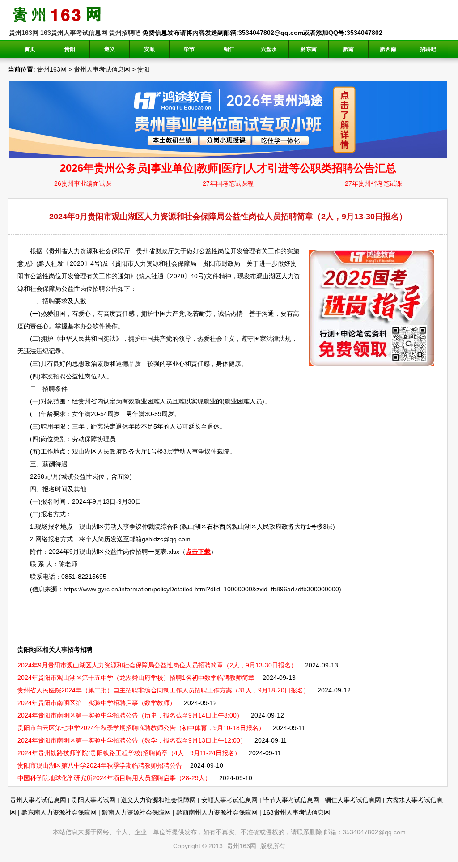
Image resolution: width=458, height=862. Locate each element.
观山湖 (265, 276)
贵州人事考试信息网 (102, 69)
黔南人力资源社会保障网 (136, 812)
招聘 (99, 288)
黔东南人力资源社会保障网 (59, 812)
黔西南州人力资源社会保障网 (217, 812)
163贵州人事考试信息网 (73, 32)
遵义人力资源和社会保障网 (158, 799)
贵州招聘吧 (124, 32)
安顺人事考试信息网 (229, 799)
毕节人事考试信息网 (291, 799)
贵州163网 (23, 32)
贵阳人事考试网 (93, 799)
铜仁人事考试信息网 (353, 799)
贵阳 (143, 69)
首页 (30, 49)
